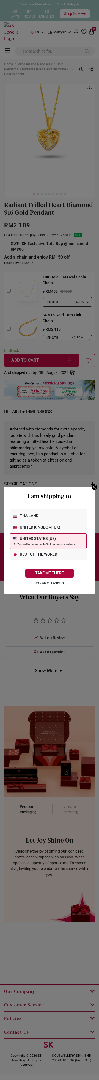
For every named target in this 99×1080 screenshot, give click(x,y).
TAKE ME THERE (49, 573)
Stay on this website (49, 583)
